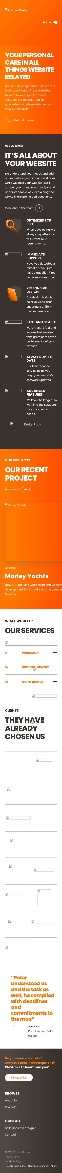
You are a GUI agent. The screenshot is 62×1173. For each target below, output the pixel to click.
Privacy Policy (12, 1156)
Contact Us (19, 1077)
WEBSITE (11, 568)
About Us (11, 1100)
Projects (11, 1107)
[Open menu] (50, 22)
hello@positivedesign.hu (21, 1128)
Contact (10, 1134)
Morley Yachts (27, 576)
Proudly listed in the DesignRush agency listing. (31, 1166)
